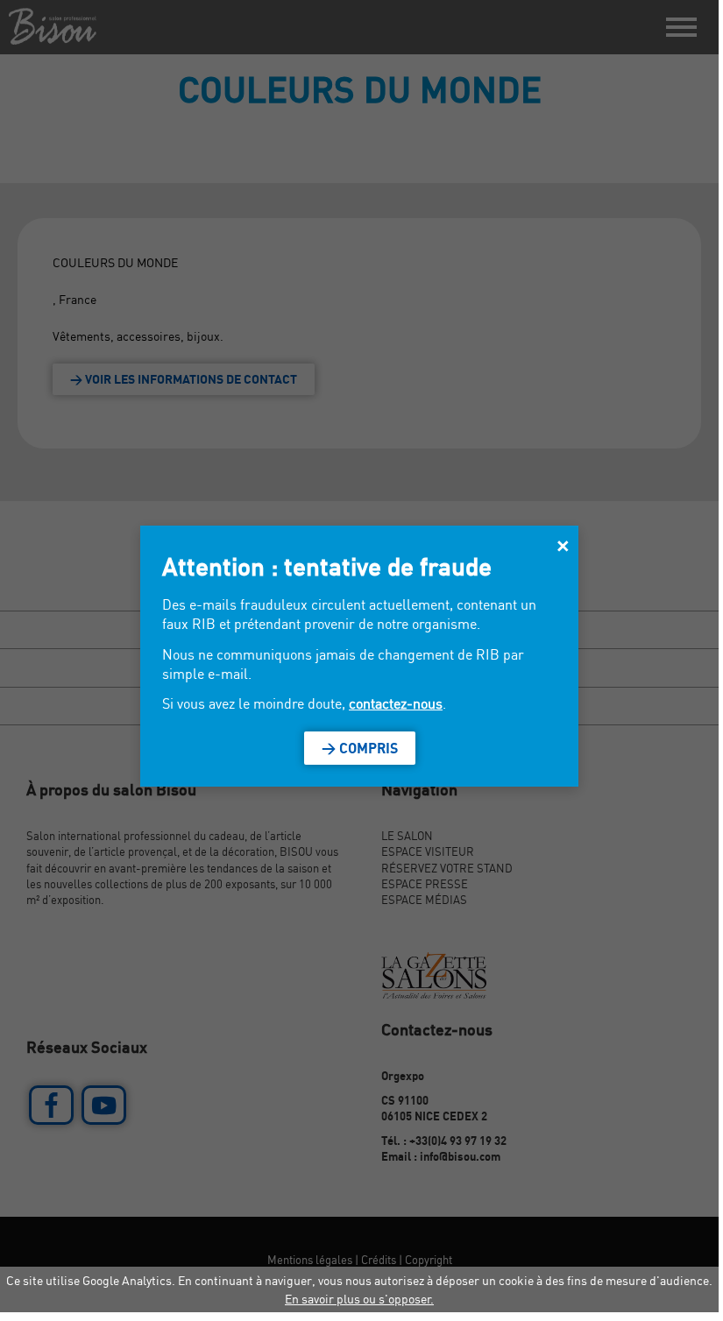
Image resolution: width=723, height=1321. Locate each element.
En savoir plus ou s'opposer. (359, 1298)
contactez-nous (396, 703)
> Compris (360, 748)
